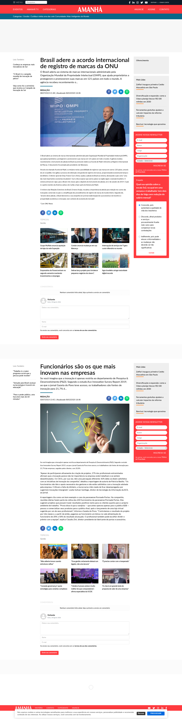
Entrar (153, 2)
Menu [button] (19, 2)
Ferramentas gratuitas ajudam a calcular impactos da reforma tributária (149, 113)
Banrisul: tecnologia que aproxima (151, 124)
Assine (151, 9)
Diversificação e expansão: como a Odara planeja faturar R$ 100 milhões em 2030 (151, 99)
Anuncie (139, 9)
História (39, 708)
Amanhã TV (33, 9)
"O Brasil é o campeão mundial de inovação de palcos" (22, 76)
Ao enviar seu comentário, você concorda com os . (68, 330)
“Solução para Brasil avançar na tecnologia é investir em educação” (24, 385)
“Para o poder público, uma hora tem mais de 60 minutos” (24, 397)
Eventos (18, 9)
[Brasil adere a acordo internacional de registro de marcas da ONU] (84, 122)
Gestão (43, 223)
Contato (164, 9)
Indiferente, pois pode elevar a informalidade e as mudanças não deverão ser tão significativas (150, 242)
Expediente (63, 708)
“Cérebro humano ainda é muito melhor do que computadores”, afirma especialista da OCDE (83, 589)
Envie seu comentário (49, 337)
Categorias (49, 9)
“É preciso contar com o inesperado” (115, 561)
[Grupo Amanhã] (90, 9)
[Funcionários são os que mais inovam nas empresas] (84, 428)
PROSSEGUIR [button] (155, 713)
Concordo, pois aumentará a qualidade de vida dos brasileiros (151, 208)
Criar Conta (164, 2)
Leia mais (91, 687)
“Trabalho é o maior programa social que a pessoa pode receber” (22, 373)
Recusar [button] (141, 713)
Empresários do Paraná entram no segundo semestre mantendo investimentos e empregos (53, 273)
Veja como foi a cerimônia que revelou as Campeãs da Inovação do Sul (24, 88)
